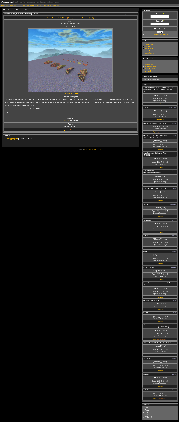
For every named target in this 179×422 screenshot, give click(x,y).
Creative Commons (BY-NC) (85, 18)
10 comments (160, 119)
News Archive (47, 5)
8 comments (160, 248)
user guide (148, 71)
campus (145, 251)
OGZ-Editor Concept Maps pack (154, 123)
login (64, 130)
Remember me (160, 28)
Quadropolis (7, 2)
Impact (145, 390)
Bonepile (146, 358)
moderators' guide (150, 66)
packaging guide (150, 69)
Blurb (70, 21)
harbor (146, 236)
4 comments (155, 104)
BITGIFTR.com (96, 149)
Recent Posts (149, 44)
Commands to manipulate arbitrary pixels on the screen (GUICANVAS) (156, 326)
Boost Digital (87, 149)
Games (32, 5)
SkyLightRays (148, 267)
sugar (145, 313)
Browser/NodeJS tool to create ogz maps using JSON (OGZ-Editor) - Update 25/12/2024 (157, 90)
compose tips (149, 64)
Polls (41, 5)
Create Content (55, 5)
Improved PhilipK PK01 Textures (155, 188)
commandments (150, 62)
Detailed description (70, 97)
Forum (7, 5)
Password (160, 21)
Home (2, 5)
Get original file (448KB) (70, 93)
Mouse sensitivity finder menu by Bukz (157, 343)
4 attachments (164, 104)
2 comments (160, 149)
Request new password (161, 34)
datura (146, 374)
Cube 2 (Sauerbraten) (54, 18)
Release (64, 18)
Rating (70, 124)
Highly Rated (21, 5)
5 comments (160, 279)
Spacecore (147, 107)
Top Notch (148, 46)
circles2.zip (66, 120)
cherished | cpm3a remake (152, 300)
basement (146, 204)
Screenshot (70, 27)
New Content (13, 5)
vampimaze (147, 220)
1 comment (160, 185)
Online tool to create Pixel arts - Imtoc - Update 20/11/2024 (155, 136)
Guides (37, 5)
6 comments (160, 167)
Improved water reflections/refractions (152, 172)
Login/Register (149, 53)
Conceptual (71, 18)
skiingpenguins (19, 139)
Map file (70, 118)
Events (27, 5)
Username (160, 14)
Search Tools (149, 48)
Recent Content (148, 84)
